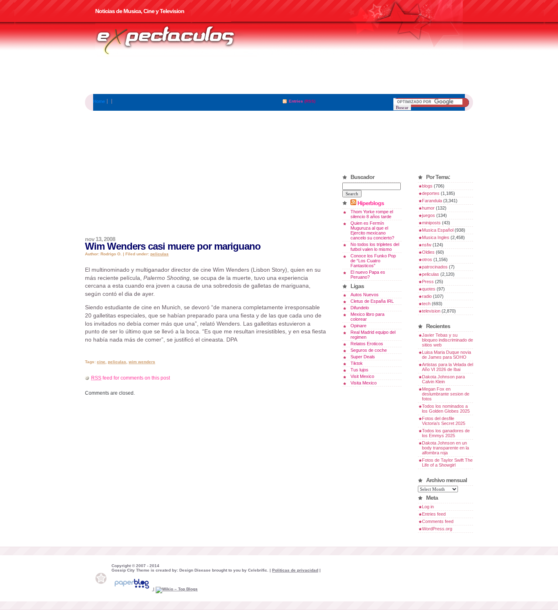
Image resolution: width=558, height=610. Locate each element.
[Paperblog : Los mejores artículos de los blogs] (132, 589)
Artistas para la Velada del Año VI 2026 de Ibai (447, 367)
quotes (428, 288)
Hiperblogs (370, 203)
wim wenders (142, 362)
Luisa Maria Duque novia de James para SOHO (446, 355)
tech (426, 303)
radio (427, 296)
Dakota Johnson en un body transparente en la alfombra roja (445, 447)
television (431, 310)
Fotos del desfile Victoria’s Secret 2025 (443, 421)
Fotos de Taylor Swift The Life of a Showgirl (447, 462)
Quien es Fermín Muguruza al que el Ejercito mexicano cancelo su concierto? (372, 230)
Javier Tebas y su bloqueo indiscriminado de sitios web (447, 340)
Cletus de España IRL (372, 301)
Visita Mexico (363, 382)
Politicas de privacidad (295, 570)
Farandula (432, 200)
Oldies (428, 252)
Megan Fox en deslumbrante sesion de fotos (445, 394)
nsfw (426, 244)
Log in (428, 506)
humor (428, 208)
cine (101, 362)
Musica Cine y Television (176, 40)
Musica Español (437, 230)
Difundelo (359, 307)
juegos (428, 215)
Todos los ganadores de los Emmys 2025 (446, 433)
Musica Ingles (435, 237)
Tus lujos (359, 369)
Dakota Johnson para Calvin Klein (443, 379)
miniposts (431, 222)
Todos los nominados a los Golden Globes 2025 (446, 408)
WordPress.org (437, 528)
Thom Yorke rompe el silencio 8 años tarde (371, 214)
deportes (431, 193)
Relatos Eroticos (366, 343)
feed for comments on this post (130, 378)
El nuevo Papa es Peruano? (367, 274)
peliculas (159, 254)
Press (428, 281)
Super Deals (362, 356)
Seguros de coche (368, 350)
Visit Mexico (362, 376)
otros (427, 259)
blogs (427, 185)
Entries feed (434, 514)
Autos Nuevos (364, 294)
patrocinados (435, 266)
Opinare (358, 325)
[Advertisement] (279, 75)
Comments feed (437, 521)
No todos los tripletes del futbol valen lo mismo (374, 247)
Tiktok (356, 363)
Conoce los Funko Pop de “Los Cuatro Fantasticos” (373, 260)
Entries (296, 101)
